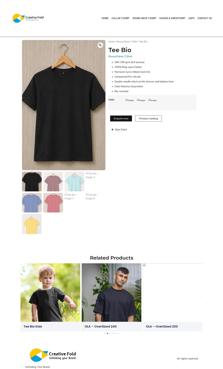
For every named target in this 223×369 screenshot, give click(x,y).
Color (111, 100)
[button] (100, 45)
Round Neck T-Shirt (144, 18)
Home (105, 18)
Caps (191, 18)
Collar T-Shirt (121, 18)
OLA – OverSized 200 (162, 326)
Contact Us (205, 18)
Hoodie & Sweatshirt (172, 18)
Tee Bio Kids (33, 326)
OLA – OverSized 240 (101, 326)
